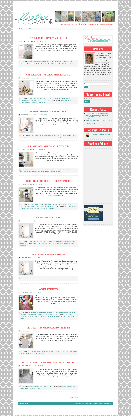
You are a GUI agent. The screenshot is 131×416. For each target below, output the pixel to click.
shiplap (70, 61)
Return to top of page (23, 403)
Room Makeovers (66, 63)
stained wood (51, 169)
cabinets (31, 204)
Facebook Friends (98, 143)
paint (63, 98)
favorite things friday (48, 312)
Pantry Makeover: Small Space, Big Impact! (97, 115)
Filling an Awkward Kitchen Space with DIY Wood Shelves (48, 146)
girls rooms (45, 61)
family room (62, 135)
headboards (53, 61)
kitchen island (43, 353)
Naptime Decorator (65, 18)
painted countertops (54, 204)
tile (50, 386)
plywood (30, 100)
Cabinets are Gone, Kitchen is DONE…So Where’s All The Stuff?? (48, 74)
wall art (22, 65)
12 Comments (42, 78)
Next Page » (74, 397)
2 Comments (41, 149)
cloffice (44, 135)
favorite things (36, 312)
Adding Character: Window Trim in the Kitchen (48, 254)
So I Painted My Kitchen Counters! (48, 217)
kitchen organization (55, 98)
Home (21, 28)
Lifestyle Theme (88, 403)
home (67, 135)
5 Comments (41, 184)
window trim (39, 280)
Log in (111, 403)
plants (70, 204)
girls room (50, 63)
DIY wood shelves (34, 171)
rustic (44, 102)
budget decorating (35, 61)
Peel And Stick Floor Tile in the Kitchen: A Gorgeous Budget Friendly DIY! (48, 362)
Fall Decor (49, 137)
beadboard (32, 351)
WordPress (106, 403)
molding (44, 204)
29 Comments (39, 221)
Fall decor (50, 135)
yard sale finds (52, 314)
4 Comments (42, 41)
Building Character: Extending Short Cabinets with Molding (48, 181)
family (56, 135)
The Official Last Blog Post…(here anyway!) (97, 113)
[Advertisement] (65, 5)
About (29, 28)
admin (33, 41)
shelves (39, 169)
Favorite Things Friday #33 (48, 289)
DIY (42, 98)
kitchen (46, 98)
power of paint (66, 241)
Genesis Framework (98, 403)
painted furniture (69, 312)
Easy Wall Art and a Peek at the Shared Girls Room (48, 38)
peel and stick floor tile (32, 388)
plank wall (57, 63)
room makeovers (62, 61)
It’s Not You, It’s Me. (91, 123)
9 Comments (43, 114)
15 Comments (39, 365)
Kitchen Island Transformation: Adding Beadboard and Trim (48, 327)
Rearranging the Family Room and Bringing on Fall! (48, 111)
